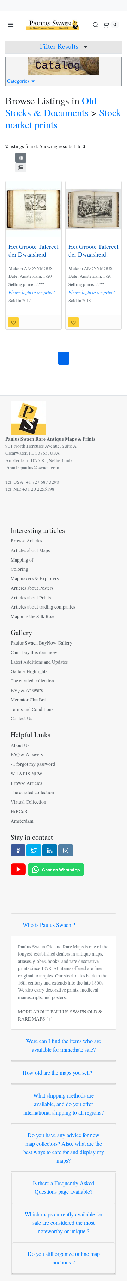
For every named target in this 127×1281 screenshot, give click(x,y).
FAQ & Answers (27, 690)
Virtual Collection (28, 802)
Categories (19, 80)
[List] (20, 167)
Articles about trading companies (43, 607)
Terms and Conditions (32, 709)
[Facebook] (18, 850)
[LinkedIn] (49, 850)
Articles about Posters (32, 588)
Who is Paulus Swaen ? (49, 924)
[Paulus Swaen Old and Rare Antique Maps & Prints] (52, 24)
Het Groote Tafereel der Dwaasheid (33, 250)
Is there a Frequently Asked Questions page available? (63, 1187)
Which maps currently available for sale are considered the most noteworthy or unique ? (63, 1222)
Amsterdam (22, 821)
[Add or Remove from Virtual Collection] (13, 322)
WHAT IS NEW (26, 773)
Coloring (19, 569)
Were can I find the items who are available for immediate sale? (63, 1045)
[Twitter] (33, 850)
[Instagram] (65, 850)
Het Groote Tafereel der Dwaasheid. (93, 250)
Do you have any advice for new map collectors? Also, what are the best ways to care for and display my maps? (63, 1147)
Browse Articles (26, 540)
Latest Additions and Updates (39, 662)
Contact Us (21, 718)
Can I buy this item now (34, 652)
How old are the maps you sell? (57, 1072)
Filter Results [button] (60, 46)
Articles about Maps (30, 550)
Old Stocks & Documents (51, 106)
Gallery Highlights (29, 671)
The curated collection (32, 680)
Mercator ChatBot (28, 700)
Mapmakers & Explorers (35, 578)
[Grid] (20, 158)
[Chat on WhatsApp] (56, 869)
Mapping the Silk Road (33, 616)
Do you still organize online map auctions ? (64, 1258)
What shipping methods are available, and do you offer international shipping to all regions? (63, 1104)
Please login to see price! (31, 292)
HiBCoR (19, 811)
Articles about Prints (31, 597)
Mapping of (22, 560)
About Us (20, 745)
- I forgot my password (33, 764)
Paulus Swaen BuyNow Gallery (41, 643)
